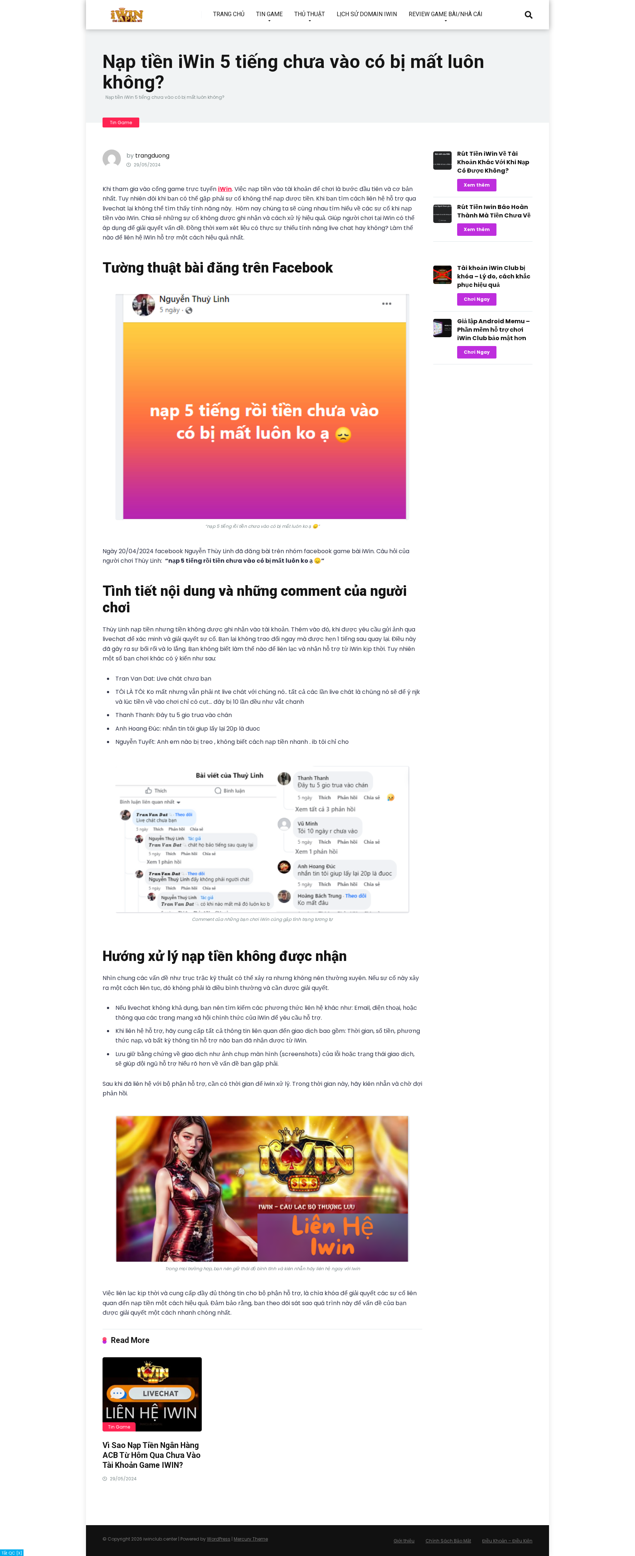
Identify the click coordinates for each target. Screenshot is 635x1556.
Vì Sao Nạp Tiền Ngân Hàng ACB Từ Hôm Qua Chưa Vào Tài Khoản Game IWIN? (152, 1455)
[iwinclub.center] (128, 12)
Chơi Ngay (477, 299)
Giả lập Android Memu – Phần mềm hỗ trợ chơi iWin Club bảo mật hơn (493, 329)
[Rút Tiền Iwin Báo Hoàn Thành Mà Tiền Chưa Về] (442, 221)
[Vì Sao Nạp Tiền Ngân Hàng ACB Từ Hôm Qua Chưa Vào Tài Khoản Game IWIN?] (152, 1394)
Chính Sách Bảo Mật (448, 1541)
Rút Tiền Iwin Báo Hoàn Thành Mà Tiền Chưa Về (494, 211)
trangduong (152, 155)
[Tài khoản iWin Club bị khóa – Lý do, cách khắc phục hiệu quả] (442, 282)
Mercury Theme (251, 1539)
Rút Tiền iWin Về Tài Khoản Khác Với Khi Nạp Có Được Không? (493, 162)
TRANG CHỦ (228, 14)
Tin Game (121, 122)
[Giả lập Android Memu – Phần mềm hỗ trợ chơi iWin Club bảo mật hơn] (442, 335)
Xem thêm (477, 185)
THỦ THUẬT (309, 14)
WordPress (218, 1539)
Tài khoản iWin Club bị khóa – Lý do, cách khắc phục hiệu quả (493, 276)
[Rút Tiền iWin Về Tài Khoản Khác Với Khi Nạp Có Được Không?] (442, 167)
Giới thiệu (404, 1541)
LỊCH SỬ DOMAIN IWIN (367, 14)
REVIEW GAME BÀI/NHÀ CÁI (445, 14)
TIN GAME (269, 14)
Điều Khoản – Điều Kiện (507, 1541)
